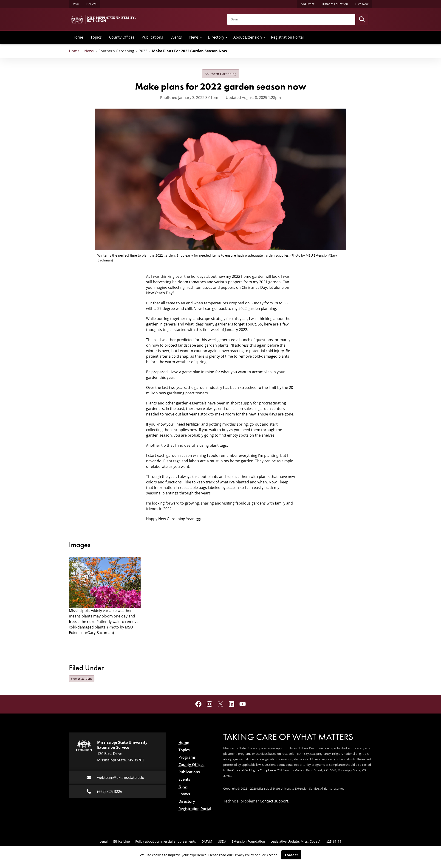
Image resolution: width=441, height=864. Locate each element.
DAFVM (91, 4)
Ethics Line (121, 841)
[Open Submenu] (201, 37)
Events (176, 37)
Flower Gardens (81, 678)
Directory (216, 37)
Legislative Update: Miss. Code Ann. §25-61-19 (306, 841)
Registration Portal (287, 37)
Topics (96, 37)
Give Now (361, 4)
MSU (76, 4)
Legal (104, 841)
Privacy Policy (243, 855)
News (194, 37)
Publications (152, 37)
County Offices (121, 37)
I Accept (291, 855)
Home (78, 37)
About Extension (247, 37)
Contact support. (274, 801)
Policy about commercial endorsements (165, 841)
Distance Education (335, 4)
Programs (187, 757)
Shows (184, 794)
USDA (222, 841)
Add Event (307, 4)
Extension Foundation (248, 841)
